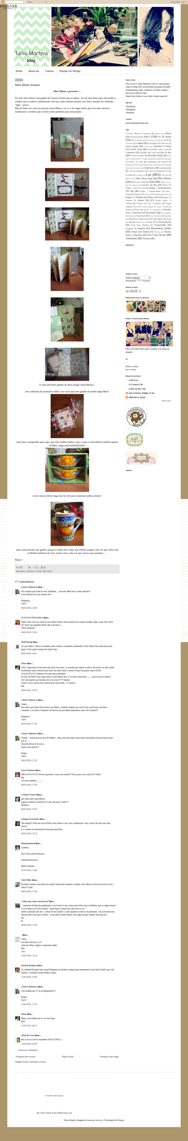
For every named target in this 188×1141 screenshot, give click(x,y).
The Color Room (156, 234)
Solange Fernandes (30, 819)
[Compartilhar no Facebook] (42, 567)
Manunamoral (28, 843)
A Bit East (133, 380)
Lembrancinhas (165, 168)
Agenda (158, 134)
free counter (131, 369)
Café (166, 140)
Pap (155, 185)
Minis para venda (138, 182)
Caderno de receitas (154, 140)
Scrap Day (167, 216)
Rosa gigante (166, 213)
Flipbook (146, 165)
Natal (152, 181)
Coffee (146, 146)
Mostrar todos (166, 401)
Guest (128, 168)
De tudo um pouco (137, 155)
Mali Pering (26, 642)
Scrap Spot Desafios (140, 225)
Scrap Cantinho (155, 216)
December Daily (155, 155)
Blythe (133, 140)
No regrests (133, 185)
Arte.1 (147, 136)
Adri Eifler (26, 880)
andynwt (99, 1120)
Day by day (165, 152)
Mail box (129, 179)
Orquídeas (145, 185)
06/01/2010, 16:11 (29, 653)
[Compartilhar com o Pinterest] (44, 567)
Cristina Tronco (28, 794)
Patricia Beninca (29, 965)
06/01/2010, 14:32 (29, 632)
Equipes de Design (70, 70)
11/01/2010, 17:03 (29, 1004)
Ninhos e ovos (165, 182)
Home (19, 70)
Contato (49, 70)
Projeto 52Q (143, 200)
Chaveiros (164, 143)
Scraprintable (160, 225)
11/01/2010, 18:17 (29, 1025)
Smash (134, 232)
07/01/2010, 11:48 (29, 870)
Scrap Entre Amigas (136, 219)
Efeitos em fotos (136, 162)
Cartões (139, 143)
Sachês (130, 216)
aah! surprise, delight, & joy (142, 393)
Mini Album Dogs (144, 178)
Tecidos (157, 232)
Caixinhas (129, 143)
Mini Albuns (47, 571)
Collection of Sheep (34, 571)
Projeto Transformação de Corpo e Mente (152, 207)
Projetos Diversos (133, 210)
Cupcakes (143, 152)
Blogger (120, 1120)
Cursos (153, 152)
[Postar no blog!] (37, 567)
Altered (168, 133)
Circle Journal (132, 146)
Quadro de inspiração (152, 210)
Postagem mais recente (25, 1056)
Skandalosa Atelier (161, 228)
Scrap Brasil (141, 216)
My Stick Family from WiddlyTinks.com (54, 1113)
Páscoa (165, 185)
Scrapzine (129, 228)
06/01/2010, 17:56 (29, 785)
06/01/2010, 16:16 (29, 690)
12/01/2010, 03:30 (29, 1044)
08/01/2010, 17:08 (29, 891)
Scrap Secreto (165, 222)
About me (33, 70)
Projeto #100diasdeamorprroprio (156, 194)
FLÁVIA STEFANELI (32, 617)
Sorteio (146, 232)
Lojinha (139, 175)
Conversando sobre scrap (158, 149)
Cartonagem (152, 143)
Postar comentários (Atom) (34, 1062)
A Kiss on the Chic (137, 389)
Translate (146, 281)
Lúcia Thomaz (28, 770)
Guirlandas (137, 168)
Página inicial (67, 1056)
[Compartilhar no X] (39, 567)
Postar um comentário (27, 1050)
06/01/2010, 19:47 (29, 809)
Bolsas (141, 140)
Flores (155, 165)
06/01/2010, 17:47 (29, 760)
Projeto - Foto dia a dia (135, 188)
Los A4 (165, 175)
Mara (23, 663)
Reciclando (151, 213)
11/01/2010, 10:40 (29, 977)
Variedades (131, 238)
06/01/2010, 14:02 (29, 608)
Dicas (162, 159)
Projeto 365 (153, 197)
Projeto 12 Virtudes (134, 197)
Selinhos (141, 228)
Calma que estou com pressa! (34, 901)
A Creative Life (136, 384)
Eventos (164, 162)
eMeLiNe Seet (27, 1035)
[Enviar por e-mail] (34, 567)
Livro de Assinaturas (137, 171)
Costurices (130, 152)
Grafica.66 (164, 165)
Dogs (169, 159)
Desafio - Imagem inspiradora (146, 159)
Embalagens (152, 162)
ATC (159, 137)
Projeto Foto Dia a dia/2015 (149, 203)
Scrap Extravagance (155, 219)
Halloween (149, 168)
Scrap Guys (140, 222)
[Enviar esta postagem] (29, 567)
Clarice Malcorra (29, 587)
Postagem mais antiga (109, 1056)
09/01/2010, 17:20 (29, 925)
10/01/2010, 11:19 (29, 955)
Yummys (146, 238)
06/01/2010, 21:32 (29, 833)
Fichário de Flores (132, 165)
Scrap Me (151, 222)
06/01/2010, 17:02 (29, 724)
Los (148, 175)
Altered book (135, 137)
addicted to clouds (137, 397)
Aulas (168, 136)
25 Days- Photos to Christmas (138, 133)
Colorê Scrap (136, 149)
